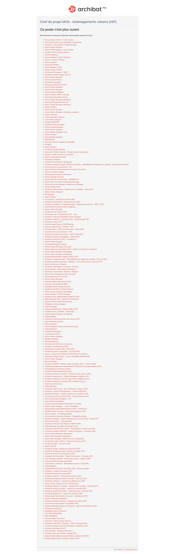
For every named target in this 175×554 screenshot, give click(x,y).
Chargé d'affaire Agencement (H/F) (58, 282)
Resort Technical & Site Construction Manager (62, 182)
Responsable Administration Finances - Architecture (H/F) (66, 496)
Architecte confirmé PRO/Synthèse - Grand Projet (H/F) (65, 391)
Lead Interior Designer (53, 119)
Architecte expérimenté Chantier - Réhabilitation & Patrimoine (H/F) (70, 429)
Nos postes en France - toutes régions (59, 40)
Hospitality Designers (53, 159)
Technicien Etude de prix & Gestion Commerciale (63, 42)
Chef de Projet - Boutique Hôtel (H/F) (59, 531)
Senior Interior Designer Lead (56, 132)
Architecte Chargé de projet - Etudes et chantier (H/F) (65, 451)
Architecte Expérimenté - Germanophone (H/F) (62, 202)
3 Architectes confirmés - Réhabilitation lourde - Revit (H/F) (67, 463)
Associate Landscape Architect (56, 284)
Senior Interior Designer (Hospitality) (58, 252)
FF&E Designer (50, 316)
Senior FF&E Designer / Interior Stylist (59, 50)
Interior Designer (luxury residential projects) (61, 326)
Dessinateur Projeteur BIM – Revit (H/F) (60, 349)
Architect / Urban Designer (55, 124)
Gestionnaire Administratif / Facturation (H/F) (61, 503)
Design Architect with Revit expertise (58, 301)
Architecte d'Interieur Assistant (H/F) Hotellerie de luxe (65, 381)
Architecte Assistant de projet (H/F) (58, 473)
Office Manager (50, 386)
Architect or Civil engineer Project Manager (61, 45)
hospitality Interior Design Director (57, 287)
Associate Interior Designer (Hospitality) (60, 142)
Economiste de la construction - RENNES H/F (62, 179)
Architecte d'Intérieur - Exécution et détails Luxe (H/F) (65, 481)
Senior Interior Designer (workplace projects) (61, 112)
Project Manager (51, 306)
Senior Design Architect (53, 70)
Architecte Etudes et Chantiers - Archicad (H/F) (62, 351)
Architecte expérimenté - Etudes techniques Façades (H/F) (67, 376)
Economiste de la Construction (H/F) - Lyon (61, 214)
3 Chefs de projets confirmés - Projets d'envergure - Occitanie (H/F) (70, 431)
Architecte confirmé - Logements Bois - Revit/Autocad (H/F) (67, 219)
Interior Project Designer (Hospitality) (58, 314)
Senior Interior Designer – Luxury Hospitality (61, 406)
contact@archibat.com (130, 549)
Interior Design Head (52, 187)
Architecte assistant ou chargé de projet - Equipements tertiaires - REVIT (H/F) (74, 204)
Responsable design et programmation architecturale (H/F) (67, 536)
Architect (48, 144)
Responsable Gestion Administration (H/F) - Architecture (66, 409)
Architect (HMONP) (52, 122)
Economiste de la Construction (56, 277)
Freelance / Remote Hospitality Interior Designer (63, 217)
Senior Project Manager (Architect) (58, 100)
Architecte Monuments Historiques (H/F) (60, 454)
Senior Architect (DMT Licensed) (57, 95)
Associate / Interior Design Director (58, 521)
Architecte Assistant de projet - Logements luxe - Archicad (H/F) (68, 491)
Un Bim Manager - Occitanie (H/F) (57, 444)
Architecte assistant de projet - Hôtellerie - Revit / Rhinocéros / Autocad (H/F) (73, 262)
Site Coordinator (51, 361)
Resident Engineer (52, 339)
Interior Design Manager (54, 127)
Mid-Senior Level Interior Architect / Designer (61, 272)
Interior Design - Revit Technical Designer (60, 269)
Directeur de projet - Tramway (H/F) (58, 421)
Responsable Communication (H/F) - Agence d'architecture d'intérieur (71, 249)
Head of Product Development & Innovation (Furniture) (65, 169)
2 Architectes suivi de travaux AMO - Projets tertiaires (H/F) (67, 396)
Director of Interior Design (54, 60)
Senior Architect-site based (55, 518)
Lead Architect (50, 197)
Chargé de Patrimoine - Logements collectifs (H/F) (64, 493)
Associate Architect (52, 65)
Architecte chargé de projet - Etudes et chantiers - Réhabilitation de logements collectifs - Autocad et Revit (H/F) (87, 164)
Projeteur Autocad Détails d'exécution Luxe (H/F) (63, 404)
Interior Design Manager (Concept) (58, 247)
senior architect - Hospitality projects (58, 414)
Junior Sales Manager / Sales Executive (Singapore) (64, 439)
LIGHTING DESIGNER (53, 513)
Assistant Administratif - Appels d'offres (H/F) (61, 257)
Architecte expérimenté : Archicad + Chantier (61, 267)
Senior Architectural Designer (56, 264)
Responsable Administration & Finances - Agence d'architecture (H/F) (71, 506)
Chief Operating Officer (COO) (56, 97)
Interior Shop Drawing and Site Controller (60, 274)
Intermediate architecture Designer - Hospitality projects (66, 416)
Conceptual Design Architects (56, 244)
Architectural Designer (53, 331)
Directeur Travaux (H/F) (54, 222)
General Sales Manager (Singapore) (58, 434)
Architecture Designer (53, 82)
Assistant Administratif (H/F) (55, 528)
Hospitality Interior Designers (55, 511)
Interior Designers (51, 55)
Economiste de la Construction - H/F (58, 232)
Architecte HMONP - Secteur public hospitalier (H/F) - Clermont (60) (70, 364)
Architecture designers (53, 508)
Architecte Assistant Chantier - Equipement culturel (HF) (66, 501)
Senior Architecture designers (56, 498)
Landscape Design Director (55, 149)
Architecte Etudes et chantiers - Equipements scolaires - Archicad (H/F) (71, 486)
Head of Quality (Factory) (54, 177)
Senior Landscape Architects (55, 157)
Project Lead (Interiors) (53, 384)
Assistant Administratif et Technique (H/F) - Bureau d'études (67, 468)
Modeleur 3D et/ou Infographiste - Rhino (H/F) (62, 237)
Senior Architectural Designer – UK (58, 399)
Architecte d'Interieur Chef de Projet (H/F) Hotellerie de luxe (67, 379)
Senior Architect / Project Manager (57, 57)
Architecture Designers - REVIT (56, 72)
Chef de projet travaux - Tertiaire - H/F (59, 227)
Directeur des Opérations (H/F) (56, 346)
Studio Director (50, 446)
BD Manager (49, 194)
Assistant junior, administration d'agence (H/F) (62, 296)
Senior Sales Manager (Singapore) (58, 436)
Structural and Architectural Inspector (59, 344)
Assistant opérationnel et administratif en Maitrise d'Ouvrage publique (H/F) (73, 366)
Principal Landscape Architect (56, 85)
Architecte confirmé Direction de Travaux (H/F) (62, 319)
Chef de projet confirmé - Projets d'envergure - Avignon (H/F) (68, 459)
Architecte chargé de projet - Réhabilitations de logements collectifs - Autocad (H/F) (76, 259)
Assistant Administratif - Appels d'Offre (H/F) (61, 309)
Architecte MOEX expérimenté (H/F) (58, 371)
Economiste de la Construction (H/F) (58, 461)
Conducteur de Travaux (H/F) (56, 212)
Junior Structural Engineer (54, 401)
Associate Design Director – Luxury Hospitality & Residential (67, 356)
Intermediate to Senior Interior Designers (60, 207)
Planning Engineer (52, 341)
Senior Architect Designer (54, 92)
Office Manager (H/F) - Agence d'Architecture (62, 299)
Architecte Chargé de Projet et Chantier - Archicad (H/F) (66, 478)
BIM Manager (50, 139)
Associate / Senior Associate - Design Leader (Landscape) (67, 152)
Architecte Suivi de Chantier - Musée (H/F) (61, 533)
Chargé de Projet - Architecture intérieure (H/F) (62, 449)
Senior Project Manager (54, 90)
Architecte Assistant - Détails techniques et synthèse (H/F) (66, 394)
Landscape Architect (52, 334)
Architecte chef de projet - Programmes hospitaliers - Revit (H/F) (69, 189)
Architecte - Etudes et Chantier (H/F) (58, 471)
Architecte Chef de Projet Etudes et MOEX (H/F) (63, 424)
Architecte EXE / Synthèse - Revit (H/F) (59, 311)
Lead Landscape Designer (55, 117)
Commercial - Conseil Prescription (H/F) (60, 199)
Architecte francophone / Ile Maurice (58, 162)
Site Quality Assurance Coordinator (58, 174)
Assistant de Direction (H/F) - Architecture (60, 239)
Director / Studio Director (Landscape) (59, 154)
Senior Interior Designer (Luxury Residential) (61, 483)
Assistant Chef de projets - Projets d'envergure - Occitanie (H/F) (69, 456)
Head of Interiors (51, 115)
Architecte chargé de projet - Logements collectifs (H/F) (65, 488)
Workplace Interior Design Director (58, 75)
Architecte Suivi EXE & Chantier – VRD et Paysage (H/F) (66, 523)
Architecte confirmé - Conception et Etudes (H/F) (63, 476)
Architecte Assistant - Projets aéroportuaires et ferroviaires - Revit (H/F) (71, 419)
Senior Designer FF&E (53, 67)
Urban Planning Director (54, 321)
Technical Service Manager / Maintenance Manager (64, 184)
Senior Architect (51, 62)
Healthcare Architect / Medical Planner (59, 289)
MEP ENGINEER (51, 516)
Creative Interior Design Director (57, 52)
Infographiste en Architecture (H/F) (58, 369)
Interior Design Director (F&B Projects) (59, 224)
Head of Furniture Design (54, 172)
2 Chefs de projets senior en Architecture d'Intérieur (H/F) (66, 526)
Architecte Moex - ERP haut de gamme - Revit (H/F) (64, 229)
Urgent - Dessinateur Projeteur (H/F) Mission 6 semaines (66, 354)
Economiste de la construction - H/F (58, 167)
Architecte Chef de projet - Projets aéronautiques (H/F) (65, 411)
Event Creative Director (53, 80)
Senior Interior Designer (54, 47)
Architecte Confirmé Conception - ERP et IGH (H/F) (64, 234)
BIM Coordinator (51, 324)
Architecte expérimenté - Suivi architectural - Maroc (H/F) (66, 389)
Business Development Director (56, 102)
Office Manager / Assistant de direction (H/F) (61, 426)
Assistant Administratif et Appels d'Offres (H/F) (62, 538)
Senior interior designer (53, 77)
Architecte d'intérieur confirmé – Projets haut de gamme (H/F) (68, 374)
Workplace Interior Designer (55, 304)
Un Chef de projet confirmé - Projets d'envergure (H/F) (65, 441)
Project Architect (51, 329)
